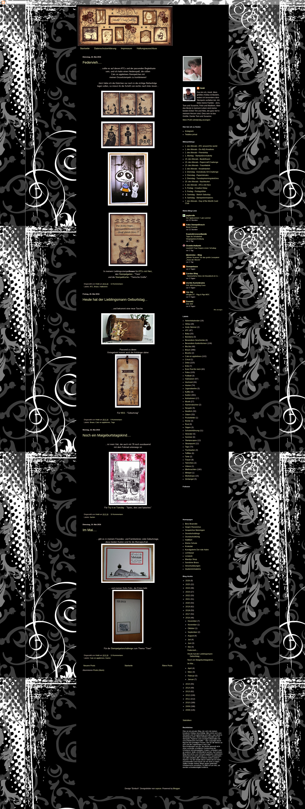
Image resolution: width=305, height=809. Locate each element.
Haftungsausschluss (147, 48)
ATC (91, 287)
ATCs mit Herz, (145, 271)
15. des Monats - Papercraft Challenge (201, 162)
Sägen (188, 427)
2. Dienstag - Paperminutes (197, 175)
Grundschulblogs (192, 533)
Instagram (189, 131)
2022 (188, 595)
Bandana (189, 337)
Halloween (104, 287)
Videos (188, 466)
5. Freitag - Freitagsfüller (195, 191)
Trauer (188, 460)
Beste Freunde (191, 227)
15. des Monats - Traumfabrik (197, 165)
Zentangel (189, 479)
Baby (187, 334)
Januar (191, 679)
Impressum (126, 48)
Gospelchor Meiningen (195, 530)
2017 (188, 614)
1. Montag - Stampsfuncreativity (198, 156)
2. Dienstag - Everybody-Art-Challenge (201, 172)
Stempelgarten (125, 274)
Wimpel (188, 473)
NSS (123, 413)
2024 (188, 588)
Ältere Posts (167, 666)
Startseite (85, 48)
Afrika (187, 324)
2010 (188, 702)
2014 (188, 688)
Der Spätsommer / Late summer (198, 218)
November (192, 625)
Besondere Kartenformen (196, 343)
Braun (96, 287)
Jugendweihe (191, 388)
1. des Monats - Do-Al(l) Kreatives (199, 149)
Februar (191, 676)
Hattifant (188, 540)
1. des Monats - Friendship (196, 152)
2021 (188, 599)
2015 (188, 684)
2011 (188, 699)
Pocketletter (190, 418)
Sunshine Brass (192, 562)
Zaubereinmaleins (193, 569)
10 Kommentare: (117, 514)
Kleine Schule (191, 543)
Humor (188, 385)
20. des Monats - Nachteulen (197, 181)
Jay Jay (189, 292)
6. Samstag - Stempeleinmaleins (199, 198)
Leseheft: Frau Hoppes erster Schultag (201, 248)
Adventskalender (192, 321)
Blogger (176, 788)
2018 (188, 610)
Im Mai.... (90, 530)
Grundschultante (193, 246)
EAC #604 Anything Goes (196, 285)
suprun (158, 788)
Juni (190, 643)
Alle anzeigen (218, 310)
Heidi (202, 88)
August (191, 636)
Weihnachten (191, 469)
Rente (187, 421)
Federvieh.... (92, 62)
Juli (189, 640)
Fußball (188, 376)
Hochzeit (189, 382)
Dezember (192, 621)
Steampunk (190, 443)
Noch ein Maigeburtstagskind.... (107, 435)
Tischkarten (190, 450)
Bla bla (188, 346)
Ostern (188, 414)
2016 (188, 618)
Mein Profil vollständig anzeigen (196, 120)
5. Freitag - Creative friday (196, 188)
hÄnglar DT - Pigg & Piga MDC (198, 294)
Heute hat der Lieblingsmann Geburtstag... (115, 299)
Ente (187, 366)
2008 (188, 710)
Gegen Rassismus (193, 527)
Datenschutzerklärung (105, 48)
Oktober (191, 628)
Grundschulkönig (192, 537)
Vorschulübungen (192, 566)
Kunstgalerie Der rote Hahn (197, 550)
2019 (188, 607)
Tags (113, 422)
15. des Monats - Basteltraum (197, 159)
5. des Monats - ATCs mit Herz (198, 185)
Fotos (187, 372)
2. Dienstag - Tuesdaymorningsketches (202, 178)
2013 (188, 691)
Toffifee (188, 453)
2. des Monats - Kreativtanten (197, 169)
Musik (187, 401)
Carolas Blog (192, 273)
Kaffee (188, 392)
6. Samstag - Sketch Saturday (197, 194)
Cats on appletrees (102, 422)
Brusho (188, 353)
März (190, 672)
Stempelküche (122, 277)
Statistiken (187, 720)
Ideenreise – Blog (194, 255)
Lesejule (189, 556)
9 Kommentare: (116, 420)
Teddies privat (191, 134)
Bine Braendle (191, 524)
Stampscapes (191, 440)
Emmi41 (189, 301)
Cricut (187, 359)
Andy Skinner (191, 327)
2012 (188, 695)
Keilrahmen (190, 398)
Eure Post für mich (193, 369)
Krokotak (189, 546)
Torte (187, 456)
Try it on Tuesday (116, 507)
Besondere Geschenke (195, 340)
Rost (187, 424)
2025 (188, 584)
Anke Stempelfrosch (195, 225)
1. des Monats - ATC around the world (201, 146)
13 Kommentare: (117, 284)
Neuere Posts (89, 666)
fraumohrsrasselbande (196, 234)
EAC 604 (189, 304)
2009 (188, 706)
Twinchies (189, 463)
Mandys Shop (191, 559)
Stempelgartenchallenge (122, 648)
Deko (187, 363)
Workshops (190, 476)
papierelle (190, 215)
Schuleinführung (192, 430)
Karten (92, 517)
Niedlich (188, 411)
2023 (188, 592)
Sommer (188, 437)
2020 (188, 603)
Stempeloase (192, 266)
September (193, 632)
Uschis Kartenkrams (195, 283)
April (190, 668)
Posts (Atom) (98, 670)
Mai (189, 647)
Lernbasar (189, 553)
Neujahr (188, 408)
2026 (188, 581)
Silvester (189, 434)
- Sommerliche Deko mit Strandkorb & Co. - (202, 276)
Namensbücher (191, 405)
